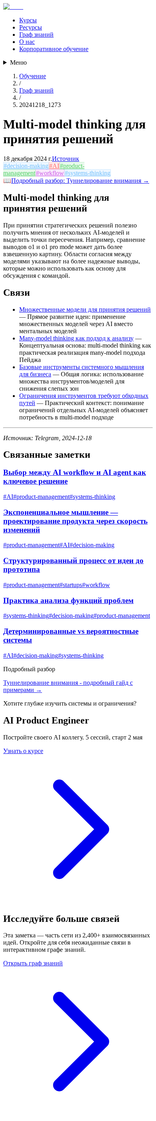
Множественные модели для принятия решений (85, 309)
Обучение (32, 76)
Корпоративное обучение (53, 48)
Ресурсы (30, 27)
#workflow (50, 173)
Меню (18, 62)
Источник (65, 158)
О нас (27, 41)
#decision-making (26, 165)
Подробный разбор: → (80, 180)
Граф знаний (36, 34)
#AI (54, 165)
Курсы (28, 20)
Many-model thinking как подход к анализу (76, 338)
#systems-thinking (87, 173)
